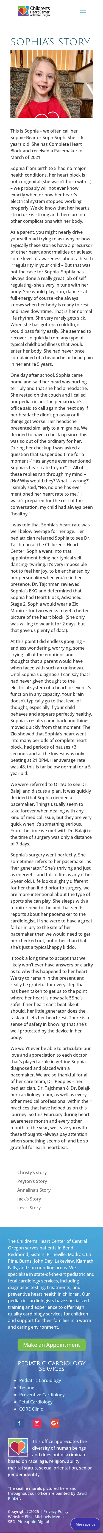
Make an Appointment (51, 1344)
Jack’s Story (29, 1199)
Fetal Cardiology (35, 1402)
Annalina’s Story (34, 1190)
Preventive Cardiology (42, 1395)
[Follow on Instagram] (37, 1423)
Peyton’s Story (32, 1181)
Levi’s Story (29, 1208)
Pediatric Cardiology (40, 1380)
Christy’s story (32, 1172)
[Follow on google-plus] (55, 1423)
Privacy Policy (55, 1511)
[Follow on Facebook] (19, 1423)
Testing (26, 1387)
